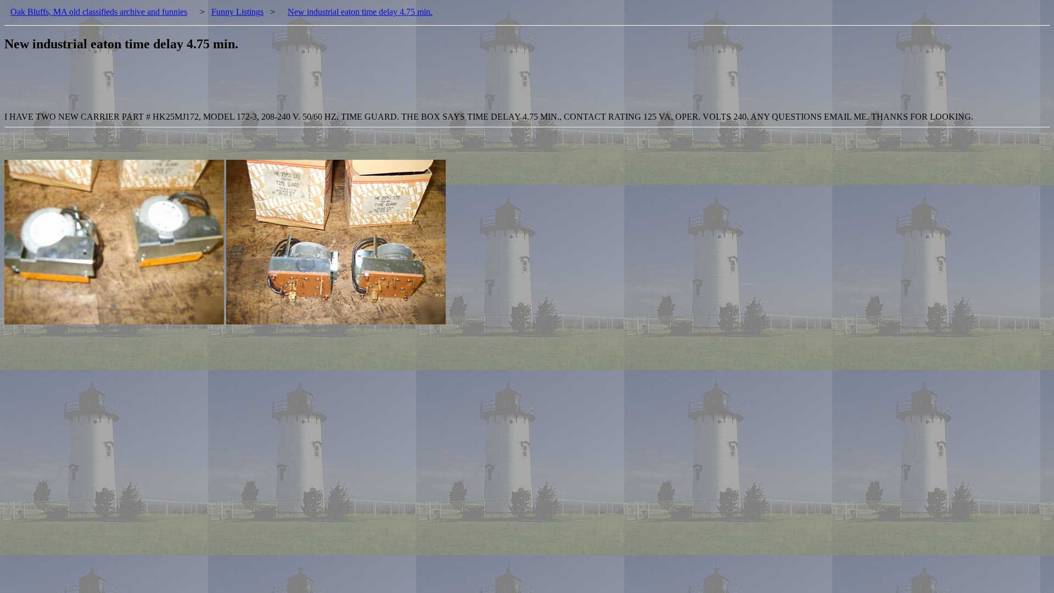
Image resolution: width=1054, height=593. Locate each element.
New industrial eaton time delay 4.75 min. (360, 11)
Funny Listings (237, 11)
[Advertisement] (204, 87)
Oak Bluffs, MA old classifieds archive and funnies (98, 11)
